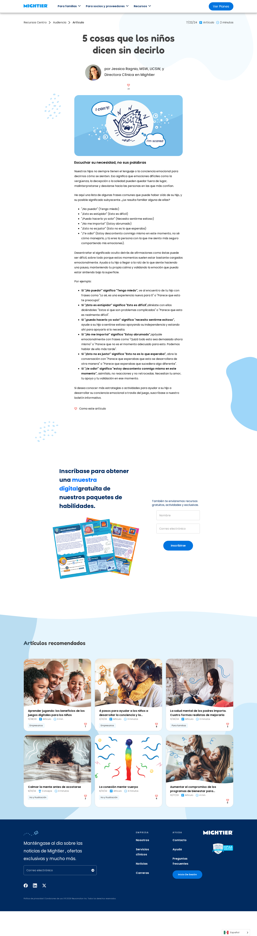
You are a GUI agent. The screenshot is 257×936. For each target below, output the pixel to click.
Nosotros (142, 840)
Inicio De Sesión (187, 874)
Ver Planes (221, 6)
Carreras (142, 873)
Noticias (142, 864)
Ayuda (177, 849)
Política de (28, 898)
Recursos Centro (35, 22)
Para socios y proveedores (105, 6)
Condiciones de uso (54, 898)
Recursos (140, 6)
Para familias (67, 6)
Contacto (180, 840)
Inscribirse (178, 546)
